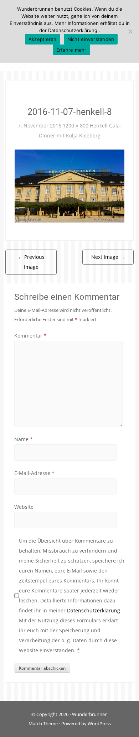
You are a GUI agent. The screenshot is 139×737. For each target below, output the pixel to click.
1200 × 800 (75, 125)
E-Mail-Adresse (34, 473)
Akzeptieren (43, 39)
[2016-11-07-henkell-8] (69, 185)
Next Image (108, 256)
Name (23, 439)
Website (24, 506)
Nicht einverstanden (90, 39)
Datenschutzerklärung (94, 610)
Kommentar (30, 335)
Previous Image (31, 261)
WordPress (99, 723)
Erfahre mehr (71, 50)
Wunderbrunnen (90, 714)
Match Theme (43, 723)
